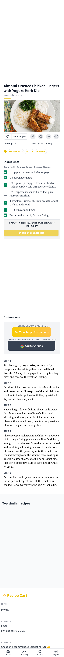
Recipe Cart (17, 595)
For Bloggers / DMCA (13, 630)
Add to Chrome (34, 345)
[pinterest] (40, 137)
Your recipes (19, 136)
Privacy (5, 609)
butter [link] (29, 151)
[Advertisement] (32, 42)
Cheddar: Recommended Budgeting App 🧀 (25, 646)
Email (4, 626)
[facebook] (33, 137)
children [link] (40, 151)
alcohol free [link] (16, 151)
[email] (48, 137)
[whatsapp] (56, 137)
